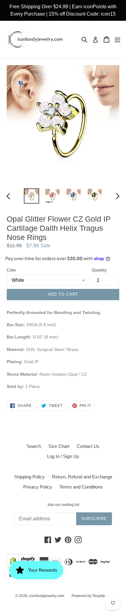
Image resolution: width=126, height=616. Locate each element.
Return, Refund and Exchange (82, 476)
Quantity (99, 270)
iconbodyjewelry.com (46, 596)
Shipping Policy (29, 476)
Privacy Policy (37, 486)
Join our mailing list (63, 505)
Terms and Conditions (81, 486)
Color (11, 270)
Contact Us (88, 446)
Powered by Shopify (88, 596)
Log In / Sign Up (63, 456)
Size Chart (58, 446)
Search (34, 446)
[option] (31, 196)
